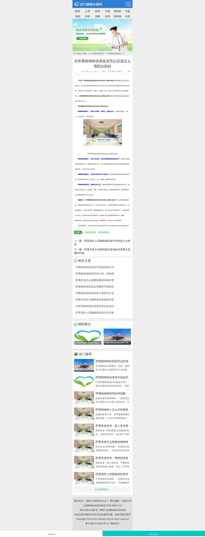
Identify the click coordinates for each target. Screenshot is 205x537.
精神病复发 (90, 232)
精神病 (117, 16)
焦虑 (107, 16)
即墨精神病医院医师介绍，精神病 (95, 273)
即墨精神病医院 (114, 53)
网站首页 (78, 501)
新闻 (77, 11)
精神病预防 (103, 232)
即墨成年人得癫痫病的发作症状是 (95, 312)
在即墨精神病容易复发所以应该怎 (95, 306)
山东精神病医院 (97, 53)
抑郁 (87, 16)
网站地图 (114, 501)
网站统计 (115, 523)
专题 (127, 11)
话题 (107, 11)
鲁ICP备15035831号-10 (97, 523)
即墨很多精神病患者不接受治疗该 (95, 293)
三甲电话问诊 (51, 534)
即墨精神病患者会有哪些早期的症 (95, 286)
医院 (97, 11)
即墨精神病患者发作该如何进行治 (95, 267)
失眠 (77, 16)
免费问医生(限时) (154, 534)
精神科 (117, 11)
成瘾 (97, 16)
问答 (127, 16)
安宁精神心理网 (79, 53)
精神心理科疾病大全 (96, 501)
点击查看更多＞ (102, 489)
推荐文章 (126, 501)
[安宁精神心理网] (88, 4)
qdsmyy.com (104, 519)
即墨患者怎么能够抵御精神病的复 (95, 280)
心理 (87, 11)
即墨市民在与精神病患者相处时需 (95, 299)
